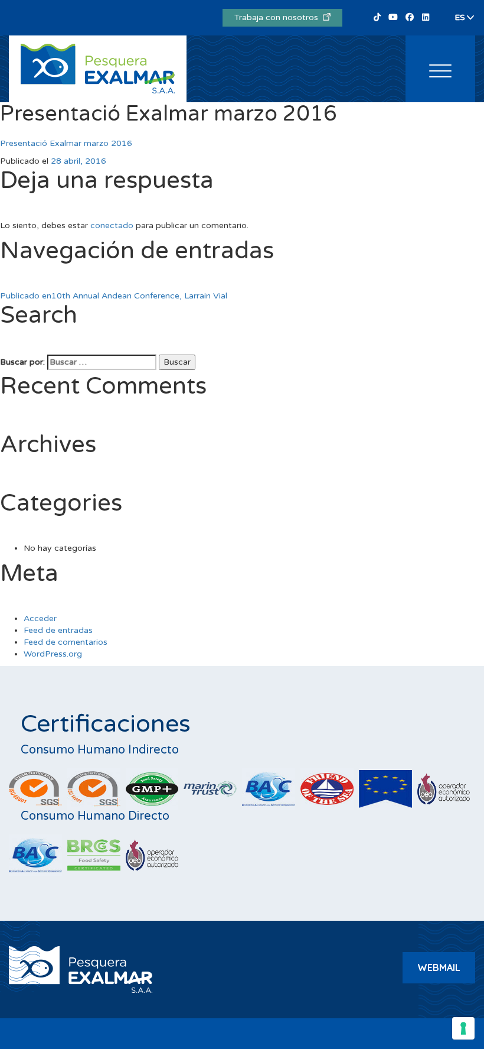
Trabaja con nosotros (278, 17)
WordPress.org (53, 654)
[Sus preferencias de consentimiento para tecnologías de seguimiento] (463, 1028)
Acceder (40, 618)
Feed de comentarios (65, 642)
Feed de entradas (58, 630)
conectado (111, 225)
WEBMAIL (438, 967)
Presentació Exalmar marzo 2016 (66, 143)
